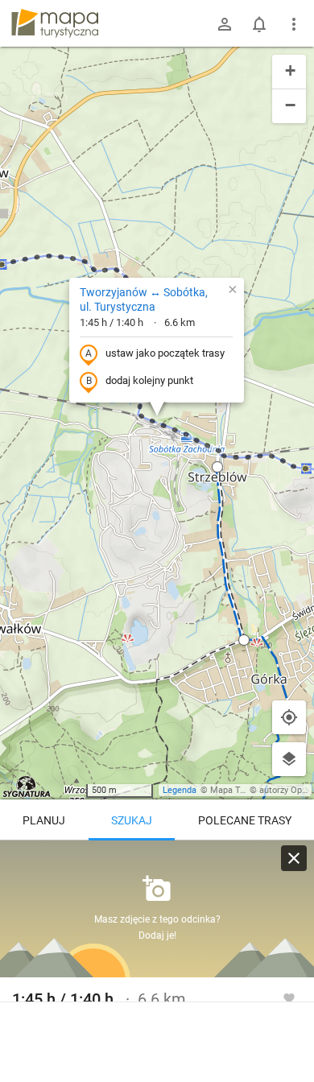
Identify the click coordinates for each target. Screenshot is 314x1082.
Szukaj (131, 820)
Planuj (44, 820)
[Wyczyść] (294, 858)
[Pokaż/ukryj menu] (294, 24)
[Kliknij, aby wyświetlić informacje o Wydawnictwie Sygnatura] (27, 786)
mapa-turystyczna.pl (54, 23)
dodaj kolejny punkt (149, 380)
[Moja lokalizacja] (289, 717)
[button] (217, 467)
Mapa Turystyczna (246, 790)
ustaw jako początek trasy (165, 353)
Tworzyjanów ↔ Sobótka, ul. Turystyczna (144, 299)
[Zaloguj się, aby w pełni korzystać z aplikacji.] (289, 997)
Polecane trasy (244, 820)
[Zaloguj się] (225, 24)
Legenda (179, 790)
